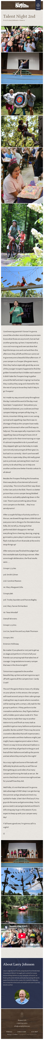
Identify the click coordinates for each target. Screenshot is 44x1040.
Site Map (34, 1031)
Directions (22, 1031)
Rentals (9, 1031)
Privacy (9, 1034)
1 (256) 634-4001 (22, 1023)
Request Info (22, 1020)
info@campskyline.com (22, 1026)
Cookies (15, 1034)
